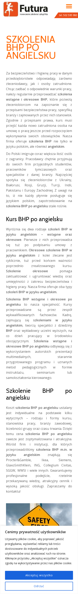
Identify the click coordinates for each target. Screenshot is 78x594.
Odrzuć (39, 586)
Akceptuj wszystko (39, 575)
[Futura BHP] (26, 7)
